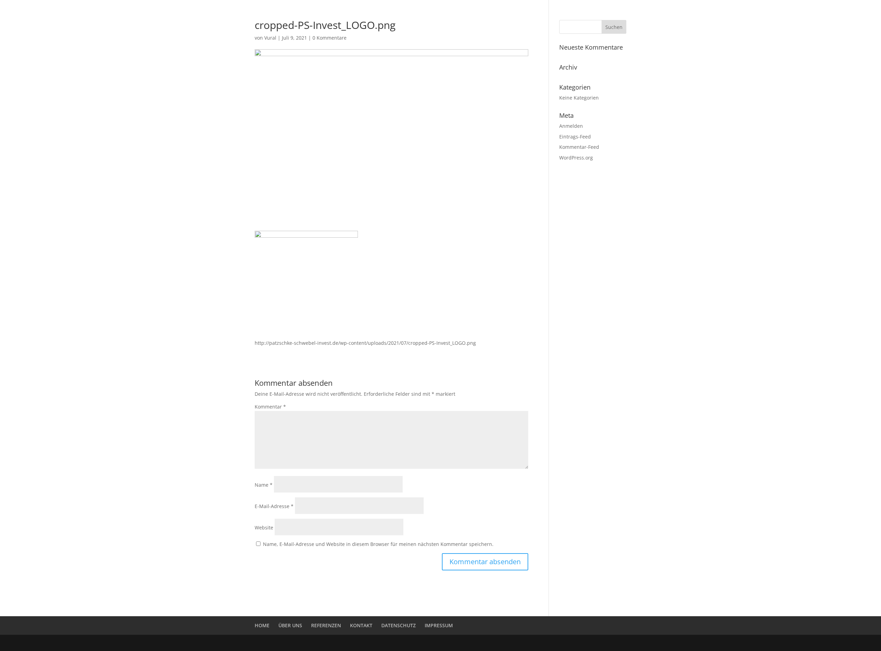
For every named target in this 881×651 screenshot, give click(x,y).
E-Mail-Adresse (274, 506)
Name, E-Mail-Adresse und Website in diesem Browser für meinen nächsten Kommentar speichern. (378, 544)
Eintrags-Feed (575, 136)
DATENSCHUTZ (398, 625)
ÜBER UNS (569, 14)
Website (264, 527)
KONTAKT (601, 14)
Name (264, 485)
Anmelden (571, 126)
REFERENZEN (534, 14)
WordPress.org (576, 157)
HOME (445, 14)
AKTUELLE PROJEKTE (486, 14)
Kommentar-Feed (579, 147)
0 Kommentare (329, 37)
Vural (270, 37)
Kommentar (270, 406)
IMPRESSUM (439, 625)
